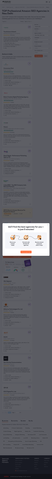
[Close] (47, 224)
